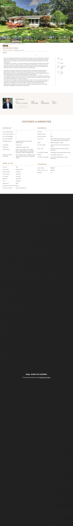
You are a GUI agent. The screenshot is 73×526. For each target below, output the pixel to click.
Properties (24, 5)
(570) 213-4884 (34, 103)
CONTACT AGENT (22, 106)
